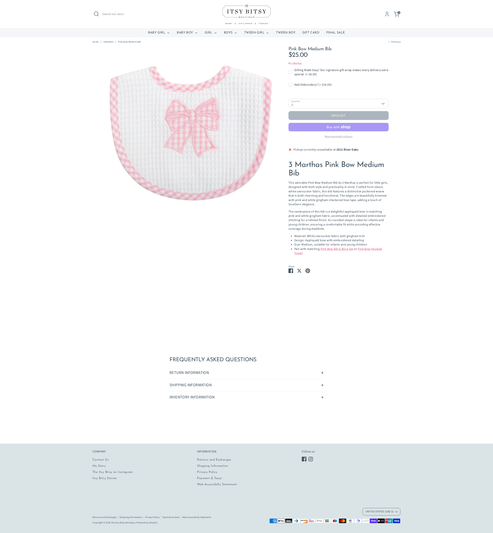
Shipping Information (212, 466)
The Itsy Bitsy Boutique (123, 522)
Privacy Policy (207, 472)
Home (95, 42)
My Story (99, 466)
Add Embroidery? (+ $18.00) (313, 85)
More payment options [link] (338, 136)
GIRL (209, 32)
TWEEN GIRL (254, 32)
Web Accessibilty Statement (217, 484)
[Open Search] (96, 14)
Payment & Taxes (209, 478)
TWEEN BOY (285, 32)
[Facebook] (304, 459)
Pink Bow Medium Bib (129, 42)
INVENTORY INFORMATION (192, 397)
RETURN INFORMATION (189, 372)
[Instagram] (310, 459)
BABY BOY (185, 32)
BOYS (229, 32)
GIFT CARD (310, 32)
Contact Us (100, 459)
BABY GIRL (157, 32)
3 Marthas (108, 42)
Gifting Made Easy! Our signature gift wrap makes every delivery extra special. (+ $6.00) (341, 72)
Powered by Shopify (147, 522)
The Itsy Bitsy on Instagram (112, 472)
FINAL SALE (335, 32)
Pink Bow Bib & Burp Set (336, 249)
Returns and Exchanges (214, 459)
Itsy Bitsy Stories (104, 478)
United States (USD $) (380, 512)
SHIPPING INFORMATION (190, 385)
